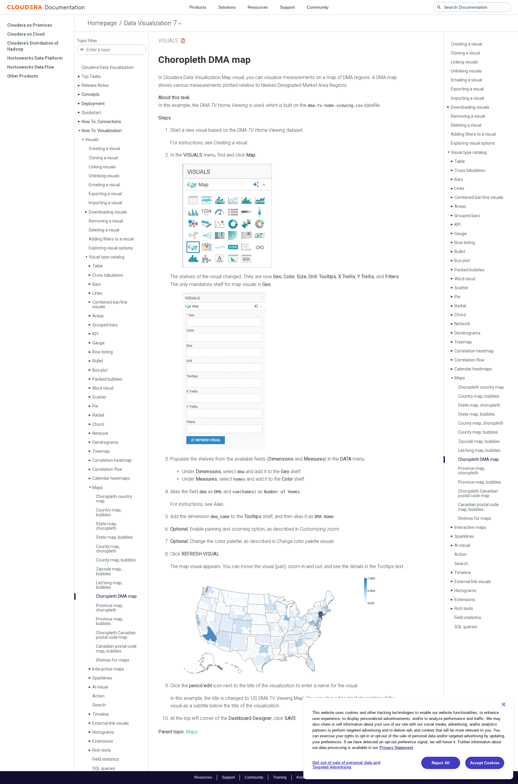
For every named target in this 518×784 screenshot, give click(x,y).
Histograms (103, 732)
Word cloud (102, 388)
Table (97, 266)
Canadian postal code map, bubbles (116, 648)
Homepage (102, 23)
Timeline (100, 714)
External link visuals (110, 723)
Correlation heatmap (112, 460)
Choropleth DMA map (116, 596)
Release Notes (95, 85)
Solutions (227, 7)
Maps (97, 487)
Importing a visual (105, 202)
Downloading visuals (108, 212)
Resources (258, 7)
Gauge (98, 342)
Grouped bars (105, 325)
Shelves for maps (112, 660)
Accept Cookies (484, 763)
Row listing (102, 351)
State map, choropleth (106, 526)
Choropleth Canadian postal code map (116, 635)
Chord (98, 424)
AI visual (100, 687)
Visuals (92, 139)
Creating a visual (104, 148)
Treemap (101, 451)
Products (197, 7)
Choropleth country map (114, 498)
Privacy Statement (396, 747)
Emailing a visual (104, 184)
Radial (98, 415)
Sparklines (102, 678)
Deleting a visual (104, 230)
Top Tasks (91, 76)
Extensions (102, 741)
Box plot (100, 370)
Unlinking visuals (104, 175)
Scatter (99, 397)
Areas (98, 316)
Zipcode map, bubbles (109, 571)
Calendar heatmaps (111, 478)
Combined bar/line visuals (109, 304)
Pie (95, 406)
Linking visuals (102, 166)
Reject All (441, 763)
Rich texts (101, 750)
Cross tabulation (107, 275)
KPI (95, 334)
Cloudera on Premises (29, 25)
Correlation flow (107, 469)
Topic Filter (87, 41)
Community (318, 7)
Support (287, 7)
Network (100, 433)
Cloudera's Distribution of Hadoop (32, 46)
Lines (97, 293)
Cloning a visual (103, 157)
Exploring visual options (111, 248)
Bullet (97, 360)
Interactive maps (108, 669)
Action (98, 696)
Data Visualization (147, 23)
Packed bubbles (107, 379)
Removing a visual (106, 221)
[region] (408, 738)
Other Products (22, 76)
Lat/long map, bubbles (109, 585)
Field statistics (105, 759)
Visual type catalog (106, 257)
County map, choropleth (108, 548)
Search (99, 705)
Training (280, 777)
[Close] (503, 704)
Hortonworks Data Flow (30, 67)
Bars (96, 284)
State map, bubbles (114, 537)
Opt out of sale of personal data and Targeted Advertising (346, 765)
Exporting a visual (105, 193)
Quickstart (91, 112)
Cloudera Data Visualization (108, 67)
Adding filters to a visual (111, 239)
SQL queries (103, 768)
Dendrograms (105, 442)
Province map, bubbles (109, 621)
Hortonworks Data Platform (35, 58)
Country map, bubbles (108, 512)
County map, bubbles (116, 560)
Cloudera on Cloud (26, 34)
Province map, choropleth (109, 607)
